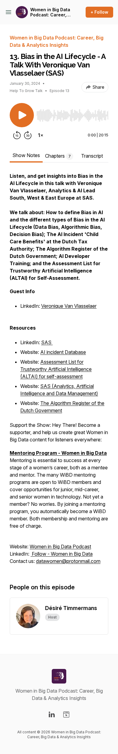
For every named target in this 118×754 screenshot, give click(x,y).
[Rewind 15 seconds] (17, 135)
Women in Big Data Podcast (60, 546)
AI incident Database (63, 352)
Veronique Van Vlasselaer (69, 306)
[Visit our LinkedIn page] (52, 714)
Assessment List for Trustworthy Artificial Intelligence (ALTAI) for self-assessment (56, 369)
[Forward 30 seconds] (28, 135)
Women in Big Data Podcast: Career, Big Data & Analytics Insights (50, 12)
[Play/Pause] (22, 115)
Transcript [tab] (92, 156)
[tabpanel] (59, 371)
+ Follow (99, 12)
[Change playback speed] (40, 135)
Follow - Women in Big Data (62, 554)
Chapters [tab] (58, 156)
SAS (47, 342)
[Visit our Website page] (66, 714)
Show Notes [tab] (26, 155)
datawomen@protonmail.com (68, 561)
